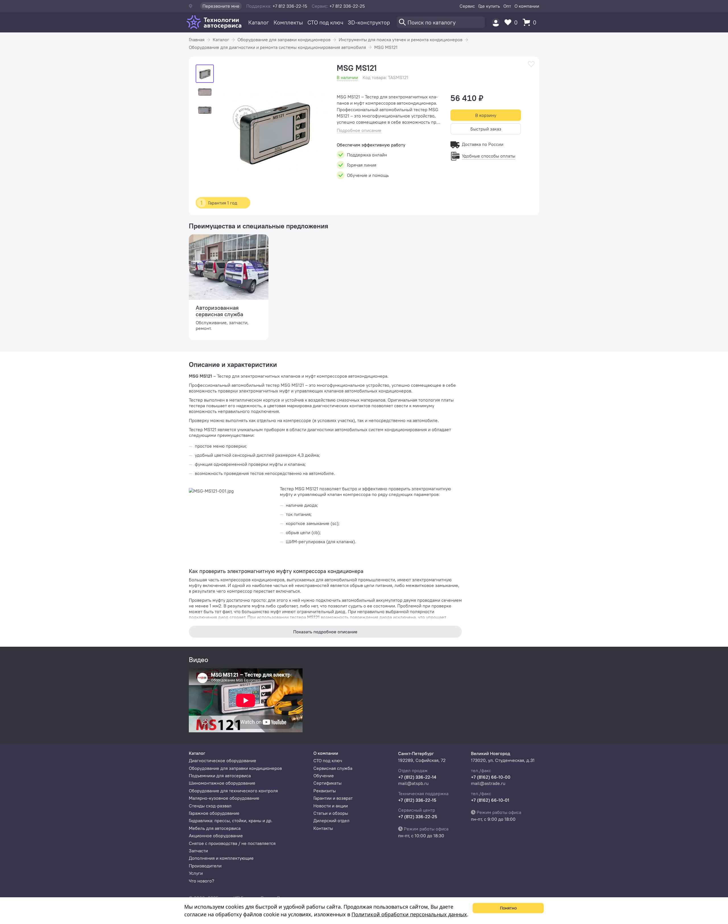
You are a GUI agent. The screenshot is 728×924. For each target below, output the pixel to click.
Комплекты (288, 22)
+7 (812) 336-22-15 (417, 800)
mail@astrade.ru (488, 783)
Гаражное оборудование (214, 813)
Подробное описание (359, 130)
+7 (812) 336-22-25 (417, 816)
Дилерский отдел (331, 820)
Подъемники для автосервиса (220, 775)
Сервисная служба (332, 768)
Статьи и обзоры (330, 813)
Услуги (196, 873)
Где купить (489, 6)
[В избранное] (531, 64)
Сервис (467, 6)
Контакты (323, 828)
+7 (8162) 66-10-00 (490, 777)
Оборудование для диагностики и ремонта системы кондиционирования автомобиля (277, 47)
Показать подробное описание (325, 631)
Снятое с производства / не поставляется (232, 843)
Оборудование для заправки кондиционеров (283, 39)
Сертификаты (327, 783)
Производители (205, 866)
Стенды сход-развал (210, 806)
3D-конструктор (369, 22)
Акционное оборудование (216, 835)
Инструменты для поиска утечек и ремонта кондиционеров (400, 39)
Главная (196, 39)
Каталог (258, 22)
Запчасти (198, 850)
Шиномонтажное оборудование (222, 783)
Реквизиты (324, 790)
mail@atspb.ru (413, 783)
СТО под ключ (325, 22)
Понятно (508, 908)
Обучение (323, 775)
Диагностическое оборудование (222, 760)
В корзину (485, 115)
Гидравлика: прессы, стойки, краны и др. (230, 820)
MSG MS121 (386, 47)
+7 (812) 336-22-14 (417, 777)
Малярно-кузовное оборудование (224, 798)
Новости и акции (330, 806)
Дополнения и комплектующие (221, 858)
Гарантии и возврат (333, 798)
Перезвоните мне (220, 6)
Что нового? (201, 881)
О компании (526, 6)
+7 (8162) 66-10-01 (490, 800)
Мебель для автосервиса (215, 828)
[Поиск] (441, 22)
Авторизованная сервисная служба (219, 311)
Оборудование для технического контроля (233, 790)
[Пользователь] (496, 22)
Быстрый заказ (485, 129)
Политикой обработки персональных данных (409, 914)
